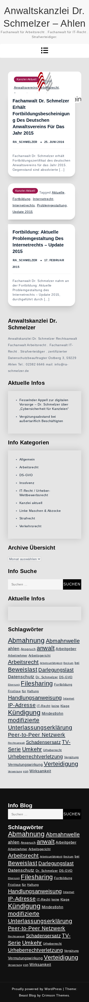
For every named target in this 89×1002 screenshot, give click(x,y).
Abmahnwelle (63, 641)
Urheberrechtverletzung (35, 756)
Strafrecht (27, 518)
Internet (68, 698)
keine (56, 706)
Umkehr (32, 749)
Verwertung (15, 771)
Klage (65, 706)
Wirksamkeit (40, 771)
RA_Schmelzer (25, 142)
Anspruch (28, 649)
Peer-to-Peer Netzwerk (36, 735)
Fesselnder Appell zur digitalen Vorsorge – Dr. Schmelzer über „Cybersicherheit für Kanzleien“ (44, 404)
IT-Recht (43, 706)
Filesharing (37, 683)
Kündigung (24, 712)
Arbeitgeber (66, 649)
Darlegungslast (56, 670)
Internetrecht (43, 199)
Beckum (68, 663)
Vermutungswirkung (25, 765)
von (25, 771)
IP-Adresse (22, 705)
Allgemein (27, 459)
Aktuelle (58, 192)
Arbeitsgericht (40, 655)
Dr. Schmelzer (47, 677)
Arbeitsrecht (49, 87)
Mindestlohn (52, 713)
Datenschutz (21, 676)
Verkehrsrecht (30, 526)
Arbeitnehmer (17, 655)
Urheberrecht (52, 750)
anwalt (46, 648)
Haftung (33, 691)
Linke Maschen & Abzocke (40, 511)
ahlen (14, 648)
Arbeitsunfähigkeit (51, 663)
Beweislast (22, 669)
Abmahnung (26, 640)
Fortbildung (22, 199)
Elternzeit (14, 684)
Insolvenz (26, 483)
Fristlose (14, 691)
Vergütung (71, 757)
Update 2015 (23, 212)
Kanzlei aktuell (27, 79)
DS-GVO (26, 475)
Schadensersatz (43, 742)
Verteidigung (61, 763)
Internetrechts (24, 205)
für (24, 691)
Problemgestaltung (52, 205)
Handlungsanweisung (35, 698)
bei (77, 663)
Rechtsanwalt (16, 742)
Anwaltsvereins (26, 87)
